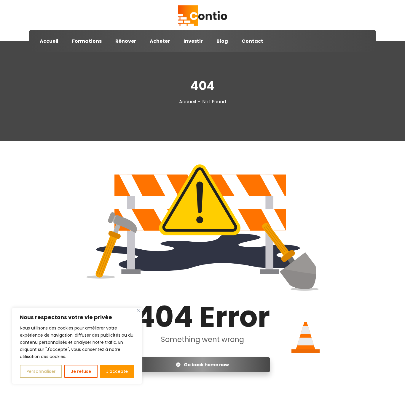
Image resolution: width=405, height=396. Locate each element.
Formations (87, 41)
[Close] (138, 310)
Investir (193, 41)
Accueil (49, 41)
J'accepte (117, 371)
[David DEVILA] (202, 15)
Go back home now (206, 365)
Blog (222, 41)
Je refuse (81, 371)
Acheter (160, 41)
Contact (252, 41)
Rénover (125, 41)
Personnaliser (41, 371)
